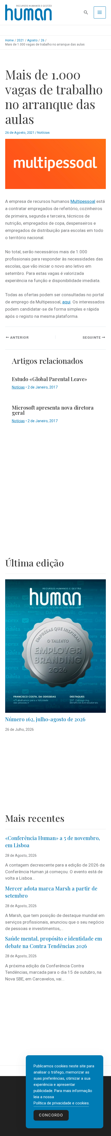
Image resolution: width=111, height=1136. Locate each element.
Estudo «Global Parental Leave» (49, 378)
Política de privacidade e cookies (61, 1103)
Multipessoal (82, 201)
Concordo (51, 1115)
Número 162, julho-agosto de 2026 (45, 719)
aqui (66, 301)
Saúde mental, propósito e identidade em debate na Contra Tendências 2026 (53, 942)
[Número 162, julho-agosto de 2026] (55, 646)
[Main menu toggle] (100, 12)
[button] (86, 12)
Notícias (43, 132)
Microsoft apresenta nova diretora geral (53, 410)
